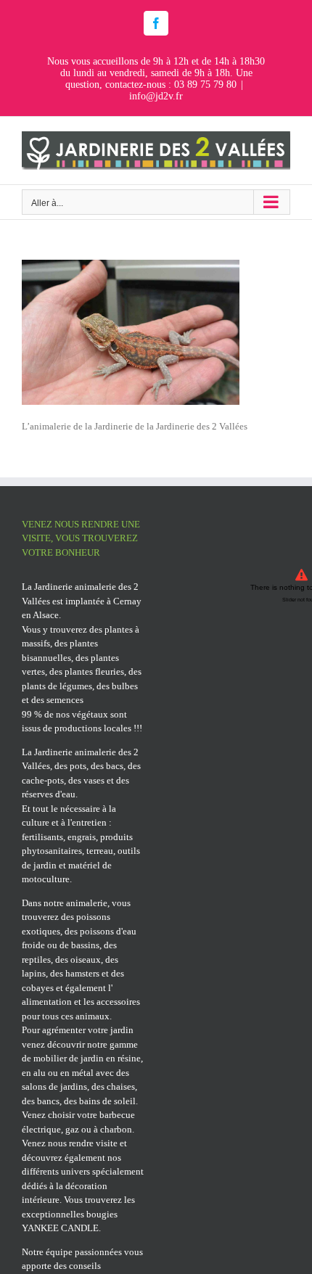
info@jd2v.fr (156, 96)
